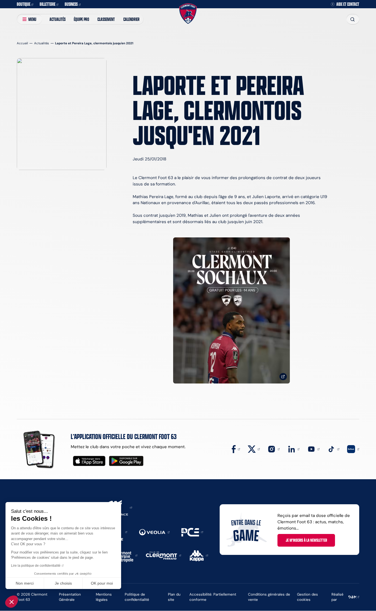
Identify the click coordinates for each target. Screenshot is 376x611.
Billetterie (47, 4)
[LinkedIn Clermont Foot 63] (294, 448)
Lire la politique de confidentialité (36, 566)
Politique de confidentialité (137, 597)
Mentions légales (104, 597)
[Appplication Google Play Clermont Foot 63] (126, 461)
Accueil (22, 43)
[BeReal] (353, 448)
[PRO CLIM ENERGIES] (192, 531)
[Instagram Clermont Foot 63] (274, 448)
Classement (106, 19)
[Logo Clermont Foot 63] (188, 13)
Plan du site (174, 597)
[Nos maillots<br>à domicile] (231, 310)
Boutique (23, 4)
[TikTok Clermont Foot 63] (333, 448)
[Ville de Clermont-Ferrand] (163, 555)
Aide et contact (347, 4)
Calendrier (131, 19)
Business (71, 4)
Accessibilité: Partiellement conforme (212, 597)
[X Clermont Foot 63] (254, 448)
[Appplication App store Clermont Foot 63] (89, 461)
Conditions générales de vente (269, 597)
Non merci (25, 583)
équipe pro (81, 19)
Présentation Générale (70, 597)
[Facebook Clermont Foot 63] (236, 448)
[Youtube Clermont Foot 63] (313, 448)
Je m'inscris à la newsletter (306, 540)
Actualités (58, 19)
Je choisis (63, 583)
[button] (11, 601)
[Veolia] (154, 532)
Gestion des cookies (307, 597)
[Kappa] (199, 555)
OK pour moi (102, 583)
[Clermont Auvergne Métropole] (124, 555)
